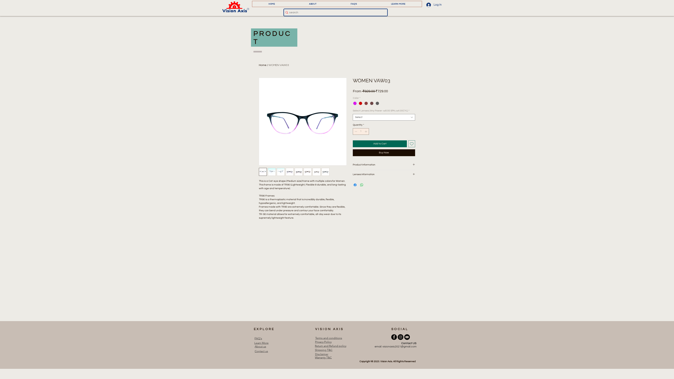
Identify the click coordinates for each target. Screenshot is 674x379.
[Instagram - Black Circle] (400, 337)
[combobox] (384, 117)
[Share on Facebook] (355, 185)
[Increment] (366, 131)
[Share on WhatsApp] (362, 185)
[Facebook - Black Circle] (394, 337)
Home (262, 65)
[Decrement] (355, 131)
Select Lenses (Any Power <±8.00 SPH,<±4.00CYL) (381, 110)
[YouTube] (407, 337)
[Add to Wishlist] (411, 143)
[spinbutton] (361, 131)
